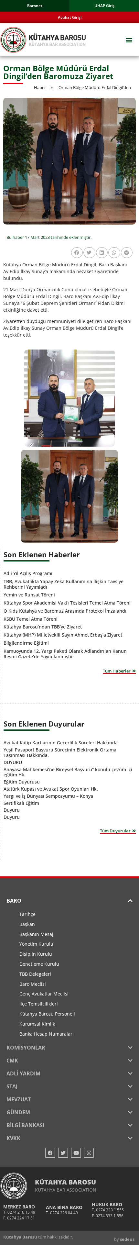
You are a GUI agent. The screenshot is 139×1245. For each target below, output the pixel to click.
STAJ (11, 1086)
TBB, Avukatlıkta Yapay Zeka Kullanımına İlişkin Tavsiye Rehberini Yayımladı (63, 584)
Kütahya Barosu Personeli (47, 1014)
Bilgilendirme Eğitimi (26, 643)
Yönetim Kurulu (36, 944)
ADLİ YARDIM (23, 1073)
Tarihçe (27, 914)
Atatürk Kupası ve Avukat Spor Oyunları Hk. (51, 789)
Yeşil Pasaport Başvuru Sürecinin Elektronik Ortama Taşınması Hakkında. (60, 752)
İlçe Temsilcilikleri (38, 1004)
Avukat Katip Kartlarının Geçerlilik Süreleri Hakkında (61, 742)
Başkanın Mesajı (37, 934)
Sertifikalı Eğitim (21, 803)
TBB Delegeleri (35, 974)
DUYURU (13, 762)
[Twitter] (63, 1153)
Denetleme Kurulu (39, 964)
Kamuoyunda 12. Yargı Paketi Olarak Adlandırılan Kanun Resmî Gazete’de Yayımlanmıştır (65, 654)
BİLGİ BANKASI (25, 1125)
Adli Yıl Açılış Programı (28, 573)
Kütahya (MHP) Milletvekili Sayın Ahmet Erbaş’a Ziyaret (63, 635)
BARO (13, 900)
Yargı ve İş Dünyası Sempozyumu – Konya (48, 796)
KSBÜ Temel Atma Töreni (31, 619)
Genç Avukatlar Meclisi (44, 994)
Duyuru (12, 810)
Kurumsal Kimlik (37, 1024)
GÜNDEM (18, 1112)
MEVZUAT (18, 1099)
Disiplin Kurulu (35, 954)
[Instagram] (89, 1153)
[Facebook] (50, 1153)
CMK (12, 1060)
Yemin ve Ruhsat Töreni (29, 595)
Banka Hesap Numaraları (46, 1034)
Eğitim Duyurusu (22, 782)
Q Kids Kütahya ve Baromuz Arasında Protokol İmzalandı (65, 611)
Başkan (27, 924)
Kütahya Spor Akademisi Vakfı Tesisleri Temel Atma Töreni (67, 603)
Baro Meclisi (32, 984)
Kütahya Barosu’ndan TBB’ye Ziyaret (43, 627)
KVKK (13, 1138)
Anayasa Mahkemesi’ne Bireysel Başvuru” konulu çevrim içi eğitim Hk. (68, 772)
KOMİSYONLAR (25, 1047)
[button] (128, 40)
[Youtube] (76, 1153)
